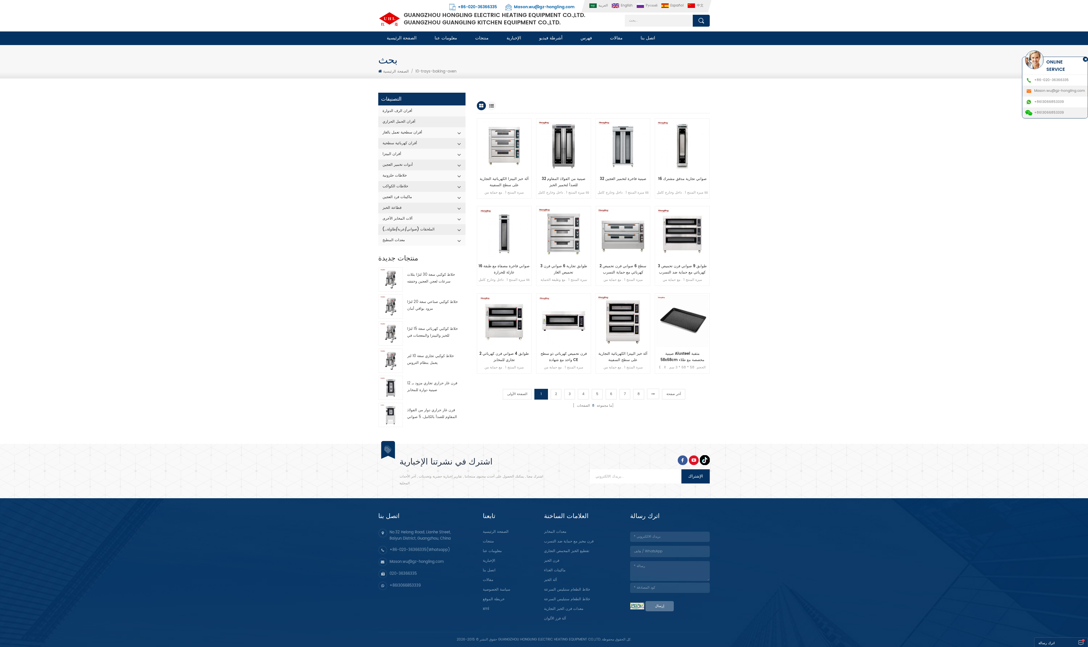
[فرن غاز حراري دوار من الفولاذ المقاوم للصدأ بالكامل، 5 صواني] (391, 415)
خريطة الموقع (494, 599)
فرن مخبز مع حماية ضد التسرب (569, 541)
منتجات (481, 38)
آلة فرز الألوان (555, 618)
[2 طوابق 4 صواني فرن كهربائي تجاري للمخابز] (504, 321)
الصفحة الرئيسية (401, 38)
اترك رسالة (1046, 643)
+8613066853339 (405, 586)
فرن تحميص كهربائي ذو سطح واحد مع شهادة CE (564, 357)
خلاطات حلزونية (394, 176)
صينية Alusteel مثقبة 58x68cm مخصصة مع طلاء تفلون (682, 357)
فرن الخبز (551, 561)
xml (486, 609)
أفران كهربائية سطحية (399, 143)
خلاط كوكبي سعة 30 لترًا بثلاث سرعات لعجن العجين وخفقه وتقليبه (431, 278)
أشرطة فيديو (550, 38)
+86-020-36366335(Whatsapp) (420, 550)
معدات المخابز (555, 532)
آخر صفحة (673, 394)
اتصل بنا (648, 38)
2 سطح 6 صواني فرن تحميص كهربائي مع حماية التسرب (623, 269)
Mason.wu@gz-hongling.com (544, 7)
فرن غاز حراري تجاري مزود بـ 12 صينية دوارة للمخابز (432, 386)
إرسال (659, 606)
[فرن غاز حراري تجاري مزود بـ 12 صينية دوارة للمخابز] (391, 388)
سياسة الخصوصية (496, 590)
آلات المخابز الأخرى (397, 219)
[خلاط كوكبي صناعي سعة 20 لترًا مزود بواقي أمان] (391, 306)
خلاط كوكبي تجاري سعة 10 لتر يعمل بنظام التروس (430, 359)
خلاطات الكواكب (395, 186)
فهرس (586, 38)
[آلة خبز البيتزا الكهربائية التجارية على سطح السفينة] (504, 146)
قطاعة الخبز (391, 208)
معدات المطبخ (393, 240)
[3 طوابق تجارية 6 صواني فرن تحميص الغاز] (563, 233)
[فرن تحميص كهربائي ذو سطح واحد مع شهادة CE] (563, 321)
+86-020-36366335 (477, 7)
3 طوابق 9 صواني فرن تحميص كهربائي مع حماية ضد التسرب (682, 269)
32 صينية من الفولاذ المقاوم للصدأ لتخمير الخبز (563, 182)
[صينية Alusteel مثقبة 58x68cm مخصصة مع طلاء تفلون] (682, 321)
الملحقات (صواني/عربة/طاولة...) (408, 229)
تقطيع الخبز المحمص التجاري (566, 551)
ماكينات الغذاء (555, 570)
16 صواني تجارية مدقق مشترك (682, 179)
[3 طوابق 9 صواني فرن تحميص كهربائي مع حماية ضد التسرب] (682, 233)
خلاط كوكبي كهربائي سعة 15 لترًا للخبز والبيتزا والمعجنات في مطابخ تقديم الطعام (432, 332)
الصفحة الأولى (517, 394)
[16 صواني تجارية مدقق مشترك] (682, 146)
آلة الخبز (550, 580)
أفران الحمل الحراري (398, 122)
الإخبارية (514, 38)
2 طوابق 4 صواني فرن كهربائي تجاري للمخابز (504, 357)
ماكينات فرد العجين (397, 197)
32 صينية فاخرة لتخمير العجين (623, 179)
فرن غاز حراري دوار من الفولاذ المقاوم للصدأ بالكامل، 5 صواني (432, 413)
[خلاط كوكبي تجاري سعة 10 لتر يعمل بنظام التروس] (391, 361)
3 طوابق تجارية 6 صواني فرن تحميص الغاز (563, 269)
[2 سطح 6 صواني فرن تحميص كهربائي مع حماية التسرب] (623, 233)
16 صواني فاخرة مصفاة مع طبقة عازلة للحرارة (504, 269)
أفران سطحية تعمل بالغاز (402, 132)
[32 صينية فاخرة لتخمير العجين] (623, 146)
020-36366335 (403, 574)
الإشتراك (695, 476)
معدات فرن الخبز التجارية (563, 609)
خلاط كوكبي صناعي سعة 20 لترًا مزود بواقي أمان (432, 305)
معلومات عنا (446, 38)
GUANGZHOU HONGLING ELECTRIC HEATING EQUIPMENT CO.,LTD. (494, 19)
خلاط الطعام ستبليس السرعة (567, 590)
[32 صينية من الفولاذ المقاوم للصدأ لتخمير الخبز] (563, 146)
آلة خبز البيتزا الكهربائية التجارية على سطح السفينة (504, 182)
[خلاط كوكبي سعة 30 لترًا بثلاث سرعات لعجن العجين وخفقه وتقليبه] (391, 279)
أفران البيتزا (391, 154)
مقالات (616, 38)
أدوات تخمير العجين (397, 165)
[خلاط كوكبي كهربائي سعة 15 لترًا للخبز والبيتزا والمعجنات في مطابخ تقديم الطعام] (391, 333)
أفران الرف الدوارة (397, 111)
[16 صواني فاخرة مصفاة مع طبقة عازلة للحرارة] (504, 233)
